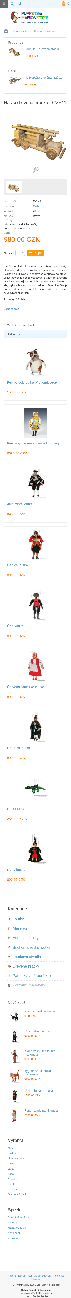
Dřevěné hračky (21, 31)
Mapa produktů (17, 1227)
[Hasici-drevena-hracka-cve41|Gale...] (14, 187)
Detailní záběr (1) (35, 170)
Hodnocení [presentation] (13, 334)
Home (6, 31)
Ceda (36, 206)
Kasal (11, 1173)
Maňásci (20, 928)
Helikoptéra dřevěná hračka (43, 77)
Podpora (11, 1276)
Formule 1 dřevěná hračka (42, 49)
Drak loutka (15, 809)
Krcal (11, 1184)
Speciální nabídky (18, 1217)
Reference (59, 1276)
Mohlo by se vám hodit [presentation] (20, 324)
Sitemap (13, 1222)
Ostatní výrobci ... (18, 1194)
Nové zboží (14, 1232)
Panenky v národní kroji (32, 976)
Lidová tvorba (16, 1158)
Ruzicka (12, 1189)
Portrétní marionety (29, 985)
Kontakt (22, 1276)
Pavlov (12, 1153)
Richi (11, 1163)
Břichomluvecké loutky (31, 947)
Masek (12, 1148)
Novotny (13, 1178)
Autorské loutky (26, 938)
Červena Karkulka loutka (25, 687)
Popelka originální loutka (41, 1110)
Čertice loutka (17, 565)
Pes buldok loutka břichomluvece (32, 382)
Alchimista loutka (20, 504)
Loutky (18, 919)
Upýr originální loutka (38, 1090)
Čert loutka (15, 626)
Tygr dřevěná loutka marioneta (37, 1072)
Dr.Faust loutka (18, 748)
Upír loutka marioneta (38, 1031)
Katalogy (35, 1279)
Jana (11, 1168)
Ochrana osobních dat (39, 1276)
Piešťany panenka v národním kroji (33, 443)
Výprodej (13, 1237)
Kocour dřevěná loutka (39, 1011)
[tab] (35, 325)
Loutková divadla (27, 957)
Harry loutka (16, 870)
